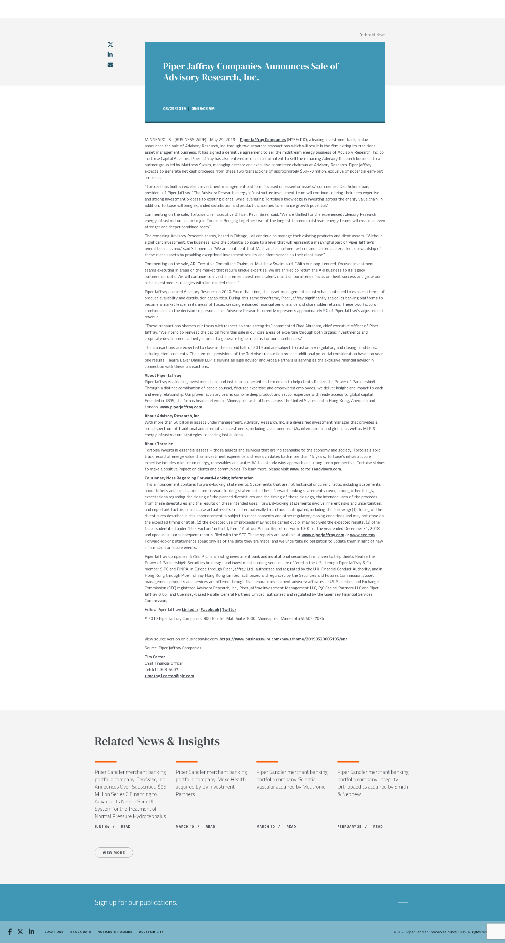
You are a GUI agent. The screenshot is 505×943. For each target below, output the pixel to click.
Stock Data (80, 932)
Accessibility (151, 932)
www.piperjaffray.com (181, 407)
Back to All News (373, 34)
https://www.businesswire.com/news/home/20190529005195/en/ (283, 639)
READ (126, 826)
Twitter (229, 609)
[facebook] (10, 932)
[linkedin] (110, 54)
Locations (54, 932)
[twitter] (110, 44)
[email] (110, 65)
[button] (252, 902)
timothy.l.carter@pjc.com (169, 676)
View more (114, 852)
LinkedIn (190, 609)
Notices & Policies (115, 932)
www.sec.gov (362, 535)
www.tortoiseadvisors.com (315, 469)
